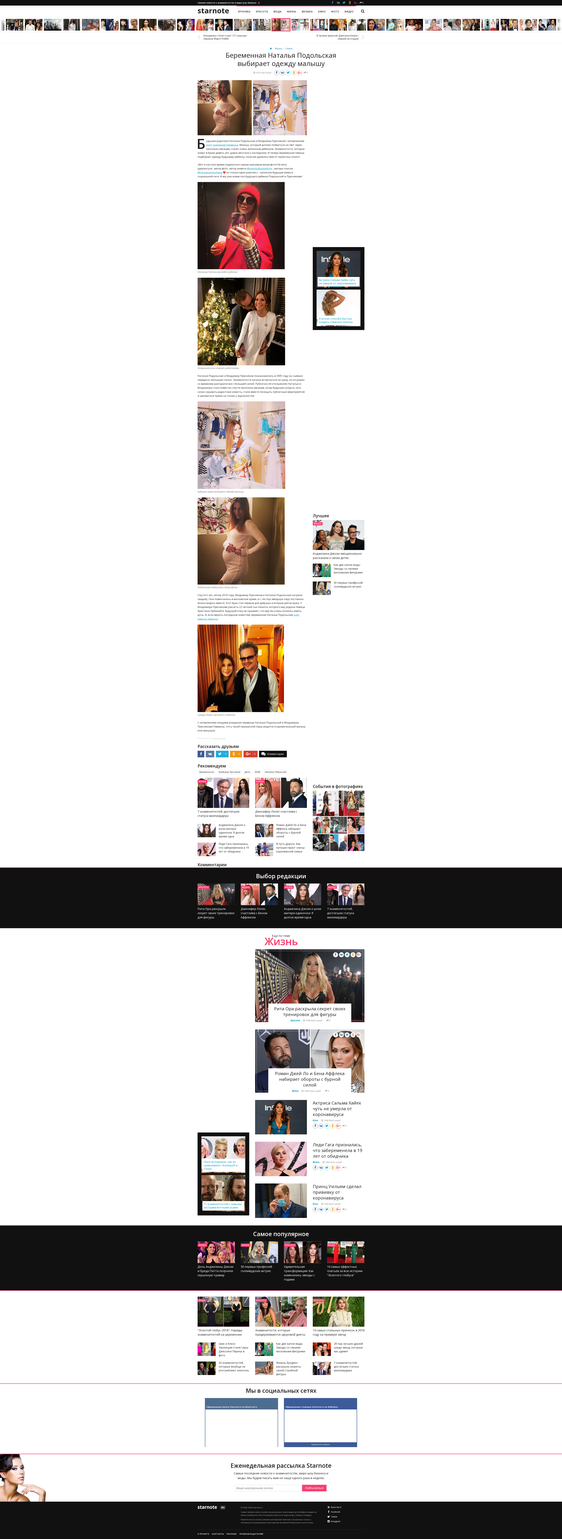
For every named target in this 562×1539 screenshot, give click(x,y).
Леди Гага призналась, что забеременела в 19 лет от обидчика (234, 847)
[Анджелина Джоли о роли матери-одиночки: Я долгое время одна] (207, 830)
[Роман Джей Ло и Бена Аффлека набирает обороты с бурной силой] (264, 830)
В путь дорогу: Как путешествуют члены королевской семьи (290, 847)
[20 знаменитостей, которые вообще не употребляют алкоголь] (207, 1368)
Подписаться (314, 1488)
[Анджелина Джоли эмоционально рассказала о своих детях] (338, 535)
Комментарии (275, 754)
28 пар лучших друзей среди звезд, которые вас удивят (348, 1347)
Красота (204, 887)
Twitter (334, 1516)
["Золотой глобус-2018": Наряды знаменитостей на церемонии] (223, 1312)
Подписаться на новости (320, 1444)
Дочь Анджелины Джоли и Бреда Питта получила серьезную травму (215, 1271)
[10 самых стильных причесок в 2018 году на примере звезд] (338, 1312)
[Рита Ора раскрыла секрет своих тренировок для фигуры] (216, 894)
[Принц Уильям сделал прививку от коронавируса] (281, 1200)
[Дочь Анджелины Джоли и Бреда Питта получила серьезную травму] (216, 1252)
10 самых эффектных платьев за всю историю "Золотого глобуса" (345, 1271)
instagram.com (219, 738)
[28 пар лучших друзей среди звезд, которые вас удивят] (322, 1349)
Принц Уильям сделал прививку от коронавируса (337, 1192)
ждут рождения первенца (222, 145)
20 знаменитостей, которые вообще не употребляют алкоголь (234, 1366)
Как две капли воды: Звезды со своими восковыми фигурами (348, 568)
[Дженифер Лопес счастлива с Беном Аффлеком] (281, 793)
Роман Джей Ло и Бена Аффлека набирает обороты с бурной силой (310, 1079)
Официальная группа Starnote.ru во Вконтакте (231, 1406)
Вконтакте (336, 1507)
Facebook (335, 1511)
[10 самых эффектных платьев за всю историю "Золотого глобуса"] (345, 1252)
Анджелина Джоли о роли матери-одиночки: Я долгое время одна (302, 913)
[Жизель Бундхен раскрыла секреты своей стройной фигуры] (264, 1368)
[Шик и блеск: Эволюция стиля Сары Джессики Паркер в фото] (207, 1349)
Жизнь (202, 781)
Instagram (335, 1521)
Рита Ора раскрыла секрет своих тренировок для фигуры (216, 913)
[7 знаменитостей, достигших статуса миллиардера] (223, 793)
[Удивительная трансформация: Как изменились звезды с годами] (302, 1252)
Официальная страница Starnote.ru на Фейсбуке (311, 1406)
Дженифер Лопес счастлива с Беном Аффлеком (254, 913)
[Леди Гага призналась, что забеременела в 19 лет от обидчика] (207, 849)
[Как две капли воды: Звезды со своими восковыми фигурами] (322, 570)
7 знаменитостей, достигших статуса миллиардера (340, 913)
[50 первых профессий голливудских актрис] (322, 588)
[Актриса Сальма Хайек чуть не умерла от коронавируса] (281, 1117)
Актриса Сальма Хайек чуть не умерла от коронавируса (337, 1108)
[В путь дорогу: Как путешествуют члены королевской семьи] (264, 849)
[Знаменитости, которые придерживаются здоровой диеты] (281, 1312)
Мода (331, 1245)
